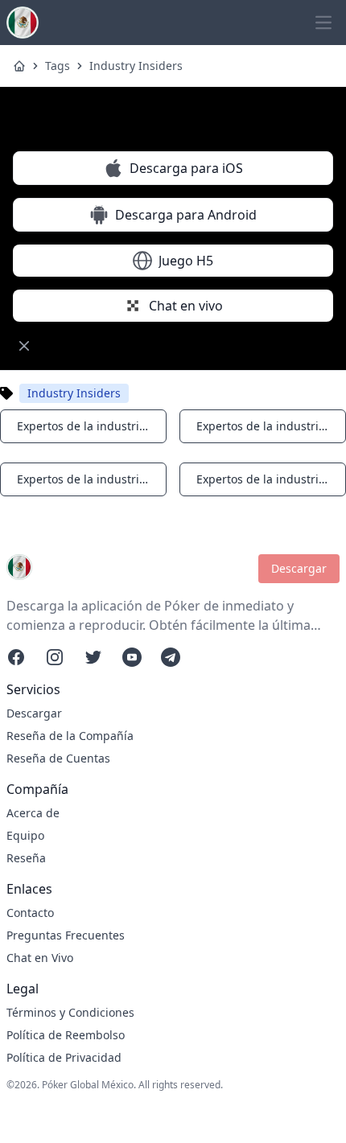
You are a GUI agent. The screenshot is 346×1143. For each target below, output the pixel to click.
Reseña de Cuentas (58, 758)
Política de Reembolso (65, 1034)
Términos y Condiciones (70, 1012)
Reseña (26, 857)
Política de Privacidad (64, 1057)
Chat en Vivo (39, 957)
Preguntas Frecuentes (65, 935)
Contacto (30, 912)
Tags (57, 65)
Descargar (299, 568)
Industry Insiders (136, 65)
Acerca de (33, 812)
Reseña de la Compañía (70, 735)
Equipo (25, 835)
